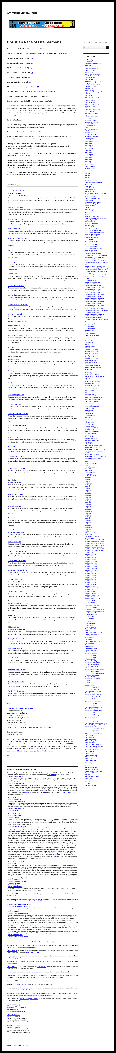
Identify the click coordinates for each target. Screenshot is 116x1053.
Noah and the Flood (90, 437)
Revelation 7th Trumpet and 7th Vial (94, 550)
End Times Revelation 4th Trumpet (94, 294)
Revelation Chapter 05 (91, 561)
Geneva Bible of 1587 (15, 482)
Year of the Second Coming (92, 782)
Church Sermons (89, 200)
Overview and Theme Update (92, 454)
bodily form (26, 792)
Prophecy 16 (88, 504)
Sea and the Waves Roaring (92, 604)
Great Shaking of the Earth (92, 374)
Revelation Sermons (90, 591)
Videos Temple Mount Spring (93, 744)
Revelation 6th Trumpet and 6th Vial (95, 549)
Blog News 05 (88, 177)
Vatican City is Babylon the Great (17, 862)
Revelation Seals (89, 590)
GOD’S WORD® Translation (17, 326)
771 (38, 87)
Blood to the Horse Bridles (92, 181)
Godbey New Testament (16, 639)
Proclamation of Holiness (92, 476)
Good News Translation (16, 314)
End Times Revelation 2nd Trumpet (94, 287)
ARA (20, 191)
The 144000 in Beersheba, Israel (93, 632)
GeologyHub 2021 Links (91, 349)
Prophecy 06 (88, 486)
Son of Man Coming (90, 618)
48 (32, 63)
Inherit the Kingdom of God (92, 385)
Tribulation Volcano (90, 668)
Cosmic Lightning (90, 205)
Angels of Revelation (90, 90)
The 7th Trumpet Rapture (92, 634)
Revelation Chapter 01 (90, 554)
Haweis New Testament (16, 648)
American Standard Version (17, 425)
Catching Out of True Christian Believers (95, 193)
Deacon (87, 214)
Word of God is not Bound (92, 776)
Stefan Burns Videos (90, 627)
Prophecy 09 (88, 492)
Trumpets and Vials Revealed (92, 678)
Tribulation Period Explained (92, 661)
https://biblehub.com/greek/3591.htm (20, 708)
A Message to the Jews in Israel (93, 63)
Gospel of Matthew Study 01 (92, 365)
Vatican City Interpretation (15, 860)
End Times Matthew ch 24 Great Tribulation (97, 275)
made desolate (34, 998)
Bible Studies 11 (89, 157)
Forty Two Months (90, 341)
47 (32, 58)
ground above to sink (36, 901)
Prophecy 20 (88, 511)
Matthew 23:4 (22, 751)
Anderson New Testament (16, 629)
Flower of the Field (90, 339)
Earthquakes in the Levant (92, 246)
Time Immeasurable (90, 645)
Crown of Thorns (89, 209)
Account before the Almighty (92, 74)
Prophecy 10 (88, 493)
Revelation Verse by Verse (92, 595)
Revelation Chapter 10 (90, 570)
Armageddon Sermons (91, 120)
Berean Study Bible (14, 229)
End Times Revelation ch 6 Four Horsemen (96, 310)
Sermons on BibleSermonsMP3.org (94, 611)
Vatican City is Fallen (14, 863)
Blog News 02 (88, 172)
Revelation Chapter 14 (90, 577)
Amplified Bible (13, 274)
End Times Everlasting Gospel (93, 253)
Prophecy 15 (88, 502)
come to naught (24, 998)
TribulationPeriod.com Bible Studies (94, 670)
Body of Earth (88, 184)
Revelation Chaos (89, 552)
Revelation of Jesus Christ (92, 588)
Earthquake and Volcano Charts (93, 230)
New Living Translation (16, 207)
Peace (86, 465)
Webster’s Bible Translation (17, 468)
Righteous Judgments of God (92, 598)
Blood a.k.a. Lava (89, 179)
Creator (87, 207)
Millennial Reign (51, 774)
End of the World (89, 252)
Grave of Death (89, 369)
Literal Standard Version (16, 532)
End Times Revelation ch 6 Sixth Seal (95, 312)
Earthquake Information (91, 237)
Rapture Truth (88, 534)
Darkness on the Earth (91, 211)
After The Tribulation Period (92, 76)
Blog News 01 (88, 170)
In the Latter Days (89, 383)
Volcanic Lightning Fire (91, 753)
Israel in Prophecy (90, 405)
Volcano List (88, 758)
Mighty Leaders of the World (92, 428)
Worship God (88, 778)
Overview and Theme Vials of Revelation (95, 456)
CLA (9, 191)
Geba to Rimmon (89, 348)
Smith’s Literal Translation (17, 560)
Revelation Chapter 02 (91, 556)
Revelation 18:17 (11, 1014)
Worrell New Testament (16, 681)
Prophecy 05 (88, 485)
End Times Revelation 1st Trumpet (94, 284)
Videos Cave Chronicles (91, 737)
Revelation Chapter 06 (91, 563)
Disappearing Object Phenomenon (94, 220)
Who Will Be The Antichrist (92, 769)
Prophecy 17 (88, 506)
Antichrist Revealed (90, 106)
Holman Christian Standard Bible (19, 295)
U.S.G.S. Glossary (89, 686)
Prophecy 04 (88, 483)
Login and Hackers (90, 421)
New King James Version (16, 371)
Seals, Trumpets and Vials (92, 606)
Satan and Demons (90, 602)
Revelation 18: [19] (12, 975)
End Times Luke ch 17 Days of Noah (94, 259)
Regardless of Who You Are (92, 536)
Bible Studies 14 (89, 163)
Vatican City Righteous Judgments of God (19, 904)
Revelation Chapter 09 (91, 568)
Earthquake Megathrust (91, 241)
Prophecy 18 (88, 508)
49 (32, 68)
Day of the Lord (89, 213)
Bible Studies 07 (89, 150)
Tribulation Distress (90, 652)
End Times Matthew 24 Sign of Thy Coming (96, 269)
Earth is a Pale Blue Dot (91, 227)
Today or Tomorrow (90, 650)
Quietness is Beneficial (91, 533)
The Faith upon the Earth (91, 636)
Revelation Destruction (91, 586)
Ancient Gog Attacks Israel (92, 86)
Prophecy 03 (88, 481)
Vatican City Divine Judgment (16, 814)
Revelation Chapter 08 (91, 566)
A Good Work (88, 61)
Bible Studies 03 (89, 143)
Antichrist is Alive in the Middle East (94, 104)
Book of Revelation (90, 189)
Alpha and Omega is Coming (92, 85)
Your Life (87, 783)
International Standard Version (18, 335)
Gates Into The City (90, 346)
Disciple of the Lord (90, 221)
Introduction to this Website (92, 389)
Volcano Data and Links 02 (92, 757)
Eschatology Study (90, 323)
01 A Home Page (89, 60)
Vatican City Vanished (14, 911)
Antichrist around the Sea (92, 97)
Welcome (87, 766)
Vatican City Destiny (14, 810)
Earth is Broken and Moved (92, 229)
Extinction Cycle (89, 330)
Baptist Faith (88, 133)
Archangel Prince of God (91, 117)
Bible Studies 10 (89, 156)
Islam (86, 392)
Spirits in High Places (90, 623)
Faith (86, 332)
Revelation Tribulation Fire (92, 593)
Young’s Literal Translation (17, 551)
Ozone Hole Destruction (91, 460)
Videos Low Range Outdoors (92, 741)
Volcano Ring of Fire (90, 760)
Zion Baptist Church (90, 785)
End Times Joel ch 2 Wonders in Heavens (96, 255)
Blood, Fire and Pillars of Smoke (93, 182)
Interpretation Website (91, 387)
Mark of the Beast (89, 426)
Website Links (88, 762)
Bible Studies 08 (89, 152)
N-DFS (18, 1004)
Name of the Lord (89, 435)
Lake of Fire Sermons (90, 412)
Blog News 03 (88, 173)
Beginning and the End (91, 134)
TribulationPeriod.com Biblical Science (95, 671)
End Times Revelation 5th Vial (93, 300)
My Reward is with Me (91, 433)
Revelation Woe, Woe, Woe (92, 597)
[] (12, 945)
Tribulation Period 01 (90, 655)
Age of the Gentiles (90, 79)
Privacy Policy (88, 474)
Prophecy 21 (88, 513)
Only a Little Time (89, 444)
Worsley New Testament (16, 691)
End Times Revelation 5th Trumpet (94, 298)
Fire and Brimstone (90, 333)
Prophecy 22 (88, 515)
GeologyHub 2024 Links (91, 355)
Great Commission (90, 371)
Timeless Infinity (89, 646)
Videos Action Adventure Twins (93, 734)
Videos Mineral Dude (90, 742)
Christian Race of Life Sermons (93, 198)
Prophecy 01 (88, 477)
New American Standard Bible (18, 238)
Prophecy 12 (88, 497)
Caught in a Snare (89, 195)
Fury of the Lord (89, 342)
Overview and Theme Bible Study (93, 447)
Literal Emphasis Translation (17, 570)
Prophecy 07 (88, 488)
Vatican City (50, 942)
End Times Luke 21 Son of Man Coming (95, 257)
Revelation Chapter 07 (91, 565)
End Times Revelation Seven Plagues (94, 314)
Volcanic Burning (39, 942)
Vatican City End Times (14, 815)
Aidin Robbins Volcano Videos (93, 81)
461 (32, 72)
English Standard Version (16, 219)
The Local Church (89, 638)
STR (24, 191)
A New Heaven (89, 65)
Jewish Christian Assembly (92, 406)
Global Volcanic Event (91, 360)
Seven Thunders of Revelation (93, 613)
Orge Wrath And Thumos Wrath (93, 445)
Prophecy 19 (88, 509)
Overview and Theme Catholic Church (95, 449)
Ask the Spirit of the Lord (91, 122)
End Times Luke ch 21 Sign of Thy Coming (96, 261)
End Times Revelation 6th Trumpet (94, 301)
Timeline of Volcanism (91, 648)
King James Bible (13, 359)
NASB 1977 (11, 262)
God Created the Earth (91, 362)
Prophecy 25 (88, 520)
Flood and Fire (89, 337)
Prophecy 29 (88, 527)
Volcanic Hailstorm (90, 751)
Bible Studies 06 (89, 149)
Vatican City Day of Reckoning (16, 801)
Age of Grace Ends (90, 77)
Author (87, 127)
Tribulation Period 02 (90, 657)
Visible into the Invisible (91, 748)
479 (31, 82)
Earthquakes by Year (90, 243)
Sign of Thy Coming (90, 616)
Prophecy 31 (88, 531)
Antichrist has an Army (91, 99)
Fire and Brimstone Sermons (92, 335)
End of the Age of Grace (91, 250)
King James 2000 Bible (15, 383)
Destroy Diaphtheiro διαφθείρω (93, 216)
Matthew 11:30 (47, 751)
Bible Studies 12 (89, 159)
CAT (16, 191)
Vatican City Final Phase (15, 817)
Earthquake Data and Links (92, 236)
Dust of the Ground (90, 225)
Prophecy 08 (88, 490)
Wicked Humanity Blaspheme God (94, 771)
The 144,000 (88, 630)
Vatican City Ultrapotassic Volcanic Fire (19, 906)
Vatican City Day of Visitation (16, 808)
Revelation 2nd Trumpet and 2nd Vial (95, 542)
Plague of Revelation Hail (91, 469)
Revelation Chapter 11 (90, 572)
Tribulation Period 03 (90, 659)
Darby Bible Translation (16, 447)
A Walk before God (90, 70)
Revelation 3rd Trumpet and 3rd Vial (94, 543)
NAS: (8, 1007)
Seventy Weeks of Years (91, 614)
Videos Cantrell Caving (91, 735)
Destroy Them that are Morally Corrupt (95, 218)
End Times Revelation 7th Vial (93, 307)
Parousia (54, 856)
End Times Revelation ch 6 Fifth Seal (95, 309)
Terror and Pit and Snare (91, 629)
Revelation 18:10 (11, 1004)
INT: (8, 1011)
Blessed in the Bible (90, 168)
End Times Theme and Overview (93, 317)
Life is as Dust (88, 419)
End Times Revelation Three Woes (94, 316)
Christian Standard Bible (16, 285)
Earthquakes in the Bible (91, 245)
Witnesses (87, 774)
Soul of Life (88, 622)
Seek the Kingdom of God (92, 607)
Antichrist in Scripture (91, 101)
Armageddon (88, 118)
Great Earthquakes (90, 373)
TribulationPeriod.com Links (92, 675)
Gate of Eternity (89, 344)
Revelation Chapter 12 (90, 574)
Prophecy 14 (88, 501)
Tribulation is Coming (91, 654)
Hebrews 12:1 (27, 744)
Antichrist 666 (89, 95)
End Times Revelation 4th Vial (93, 296)
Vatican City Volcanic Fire (15, 934)
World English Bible (14, 404)
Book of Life (88, 186)
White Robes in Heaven (91, 767)
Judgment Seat (89, 410)
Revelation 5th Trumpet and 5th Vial (94, 547)
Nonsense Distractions (91, 438)
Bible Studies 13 (89, 161)
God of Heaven (89, 364)
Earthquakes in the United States (93, 248)
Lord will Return (89, 424)
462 (29, 77)
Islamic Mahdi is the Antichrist (93, 399)
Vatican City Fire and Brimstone (17, 826)
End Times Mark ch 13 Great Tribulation (95, 266)
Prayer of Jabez (89, 470)
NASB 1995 (11, 250)
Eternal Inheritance (90, 325)
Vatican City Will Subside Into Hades (94, 732)
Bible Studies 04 (89, 145)
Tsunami (87, 680)
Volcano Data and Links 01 (92, 755)
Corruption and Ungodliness (92, 204)
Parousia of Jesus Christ (91, 463)
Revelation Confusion (90, 584)
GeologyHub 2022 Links (91, 351)
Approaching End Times (91, 113)
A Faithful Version (14, 437)
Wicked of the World (90, 773)
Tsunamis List (89, 682)
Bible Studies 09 (89, 154)
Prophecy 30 (88, 529)
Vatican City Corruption (14, 799)
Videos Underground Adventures (94, 746)
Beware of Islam (89, 138)
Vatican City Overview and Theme (17, 881)
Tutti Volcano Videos (90, 684)
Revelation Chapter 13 (90, 575)
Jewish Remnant (89, 408)
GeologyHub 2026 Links (91, 358)
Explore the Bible (89, 326)
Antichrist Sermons (90, 108)
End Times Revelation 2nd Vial (93, 289)
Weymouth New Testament (17, 670)
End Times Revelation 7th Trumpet (94, 305)
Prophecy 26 (88, 522)
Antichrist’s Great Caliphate (92, 109)
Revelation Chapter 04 (91, 559)
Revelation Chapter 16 (91, 581)
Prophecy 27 (88, 524)
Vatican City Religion (14, 885)
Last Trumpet (88, 417)
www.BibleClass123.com (22, 12)
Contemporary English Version (18, 304)
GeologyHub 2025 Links (91, 357)
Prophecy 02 (88, 479)
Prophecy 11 (88, 495)
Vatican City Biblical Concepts (16, 798)
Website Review (89, 764)
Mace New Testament (15, 658)
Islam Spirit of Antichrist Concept (94, 397)
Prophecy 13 (88, 499)
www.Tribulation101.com (91, 780)
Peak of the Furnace (90, 467)
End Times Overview (90, 280)
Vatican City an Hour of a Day (16, 783)
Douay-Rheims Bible (15, 582)
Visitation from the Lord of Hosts (94, 750)
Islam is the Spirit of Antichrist (93, 396)
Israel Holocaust (89, 403)
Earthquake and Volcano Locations (94, 232)
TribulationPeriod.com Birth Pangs (94, 673)
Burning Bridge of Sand (91, 191)
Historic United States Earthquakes (94, 376)
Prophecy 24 (88, 518)
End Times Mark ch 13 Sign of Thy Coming (96, 268)
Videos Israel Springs (90, 739)
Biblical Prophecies (90, 166)
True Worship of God (90, 677)
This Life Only (88, 639)
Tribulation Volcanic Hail (91, 666)
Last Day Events (89, 413)
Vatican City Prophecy (14, 883)
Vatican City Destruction (15, 812)
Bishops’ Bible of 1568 (15, 494)
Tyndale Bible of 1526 (15, 518)
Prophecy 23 (88, 517)
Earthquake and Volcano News (93, 234)
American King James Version (18, 413)
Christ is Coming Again (91, 197)
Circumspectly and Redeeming (93, 202)
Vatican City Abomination (15, 776)
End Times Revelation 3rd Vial (93, 293)
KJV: (8, 1009)
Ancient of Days (89, 88)
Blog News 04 (88, 175)
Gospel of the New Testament (93, 367)
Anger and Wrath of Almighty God (94, 92)
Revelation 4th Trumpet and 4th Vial (94, 545)
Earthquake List (89, 239)
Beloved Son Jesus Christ (91, 136)
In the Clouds (88, 380)
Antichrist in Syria (90, 102)
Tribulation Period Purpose (92, 664)
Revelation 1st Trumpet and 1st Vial (94, 540)
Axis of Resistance (90, 131)
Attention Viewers (90, 125)
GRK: (8, 1006)
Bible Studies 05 (89, 147)
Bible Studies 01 (89, 140)
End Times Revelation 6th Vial (93, 303)
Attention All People (90, 124)
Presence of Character (91, 472)
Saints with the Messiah (91, 600)
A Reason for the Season (91, 69)
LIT (12, 191)
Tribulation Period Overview (92, 662)
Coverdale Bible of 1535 (15, 506)
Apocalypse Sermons (90, 111)
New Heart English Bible (16, 395)
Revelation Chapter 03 (91, 558)
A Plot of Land (88, 67)
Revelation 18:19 (11, 1025)
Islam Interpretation (90, 394)
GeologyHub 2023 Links (91, 353)
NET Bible (11, 347)
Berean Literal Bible (14, 542)
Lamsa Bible (12, 615)
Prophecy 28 (88, 525)
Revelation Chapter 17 (90, 582)
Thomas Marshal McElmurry (92, 641)
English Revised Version (16, 456)
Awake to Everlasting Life (91, 129)
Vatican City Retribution (15, 886)
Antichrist (87, 93)
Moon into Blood (89, 429)
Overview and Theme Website (93, 458)
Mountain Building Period (92, 431)
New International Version (17, 195)
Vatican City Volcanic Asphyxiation (18, 913)
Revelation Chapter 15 (90, 579)
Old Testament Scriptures (92, 440)
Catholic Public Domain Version (18, 591)
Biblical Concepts (89, 165)
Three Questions (89, 643)
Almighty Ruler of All (90, 83)
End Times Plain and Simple (92, 282)
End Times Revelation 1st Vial (93, 285)
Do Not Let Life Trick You (91, 223)
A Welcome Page (89, 72)
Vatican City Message (14, 879)
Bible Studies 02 (89, 141)
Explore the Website (90, 328)
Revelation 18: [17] (12, 966)
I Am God (87, 378)
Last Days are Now (90, 415)
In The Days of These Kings (92, 381)
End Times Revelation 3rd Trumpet (94, 291)
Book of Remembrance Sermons (93, 188)
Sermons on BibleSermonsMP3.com (94, 609)
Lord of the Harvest (90, 422)
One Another (88, 442)
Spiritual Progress (90, 625)
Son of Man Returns (90, 620)
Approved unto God (90, 115)
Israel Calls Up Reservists (91, 401)
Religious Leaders (89, 538)
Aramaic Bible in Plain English (18, 603)
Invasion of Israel (89, 390)
